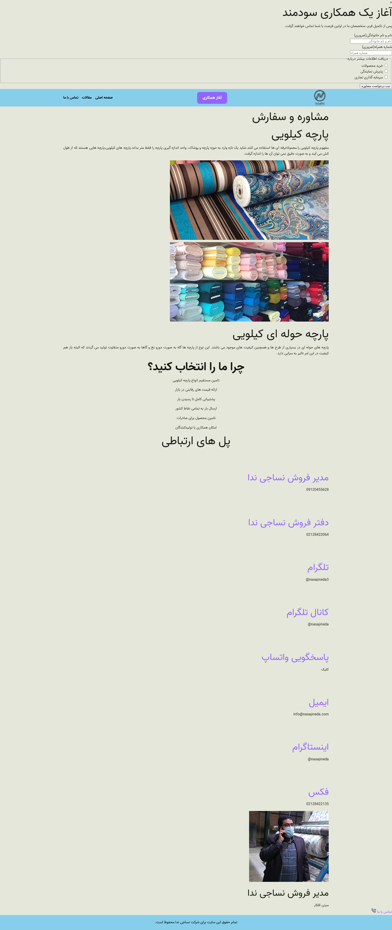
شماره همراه (377, 47)
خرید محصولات (372, 66)
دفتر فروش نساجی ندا (288, 522)
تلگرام (318, 567)
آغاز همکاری (212, 97)
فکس (318, 792)
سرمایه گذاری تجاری (369, 77)
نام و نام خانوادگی (373, 35)
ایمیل (319, 702)
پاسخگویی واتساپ (295, 657)
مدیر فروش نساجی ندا (288, 477)
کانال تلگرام (308, 612)
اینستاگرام (310, 747)
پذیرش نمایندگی (371, 71)
